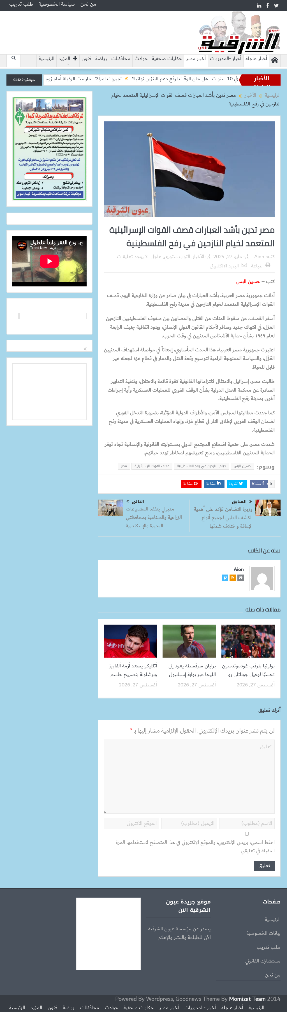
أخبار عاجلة (256, 59)
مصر (124, 466)
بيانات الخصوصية (263, 933)
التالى (138, 501)
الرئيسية (46, 59)
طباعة (257, 266)
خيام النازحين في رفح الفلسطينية (201, 466)
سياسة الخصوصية (57, 4)
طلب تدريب (21, 4)
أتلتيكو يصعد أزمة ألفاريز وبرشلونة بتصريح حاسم (133, 670)
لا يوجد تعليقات (132, 256)
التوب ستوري (177, 256)
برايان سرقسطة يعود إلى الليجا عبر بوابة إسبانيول (192, 670)
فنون (86, 59)
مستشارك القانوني (263, 961)
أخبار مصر (196, 59)
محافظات (120, 59)
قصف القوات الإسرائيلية (152, 466)
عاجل (156, 256)
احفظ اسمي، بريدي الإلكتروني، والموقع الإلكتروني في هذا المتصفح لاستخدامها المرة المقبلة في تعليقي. (195, 846)
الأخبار (198, 256)
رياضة (101, 59)
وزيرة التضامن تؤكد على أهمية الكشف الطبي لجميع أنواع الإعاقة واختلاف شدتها (223, 518)
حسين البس (242, 466)
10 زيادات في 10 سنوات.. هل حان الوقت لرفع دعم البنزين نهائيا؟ (219, 78)
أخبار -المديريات (225, 59)
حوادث (141, 59)
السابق (239, 501)
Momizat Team (247, 999)
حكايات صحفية (167, 59)
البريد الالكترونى (224, 266)
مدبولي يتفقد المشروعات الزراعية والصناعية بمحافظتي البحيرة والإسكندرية (154, 518)
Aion (259, 256)
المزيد (64, 59)
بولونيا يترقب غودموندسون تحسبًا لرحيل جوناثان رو (248, 670)
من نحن (88, 4)
